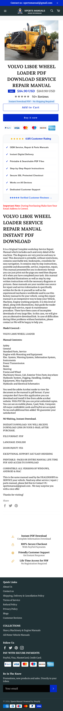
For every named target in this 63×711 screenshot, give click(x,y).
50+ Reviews (40, 96)
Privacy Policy (10, 609)
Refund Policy (10, 604)
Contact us (8, 591)
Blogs (6, 613)
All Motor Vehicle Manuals (16, 635)
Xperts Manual (16, 701)
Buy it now (30, 117)
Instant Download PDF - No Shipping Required (31, 101)
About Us (7, 586)
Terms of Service (11, 600)
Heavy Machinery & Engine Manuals (22, 630)
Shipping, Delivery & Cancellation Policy (23, 595)
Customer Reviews (12, 618)
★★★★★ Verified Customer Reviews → (31, 197)
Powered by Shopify (31, 701)
